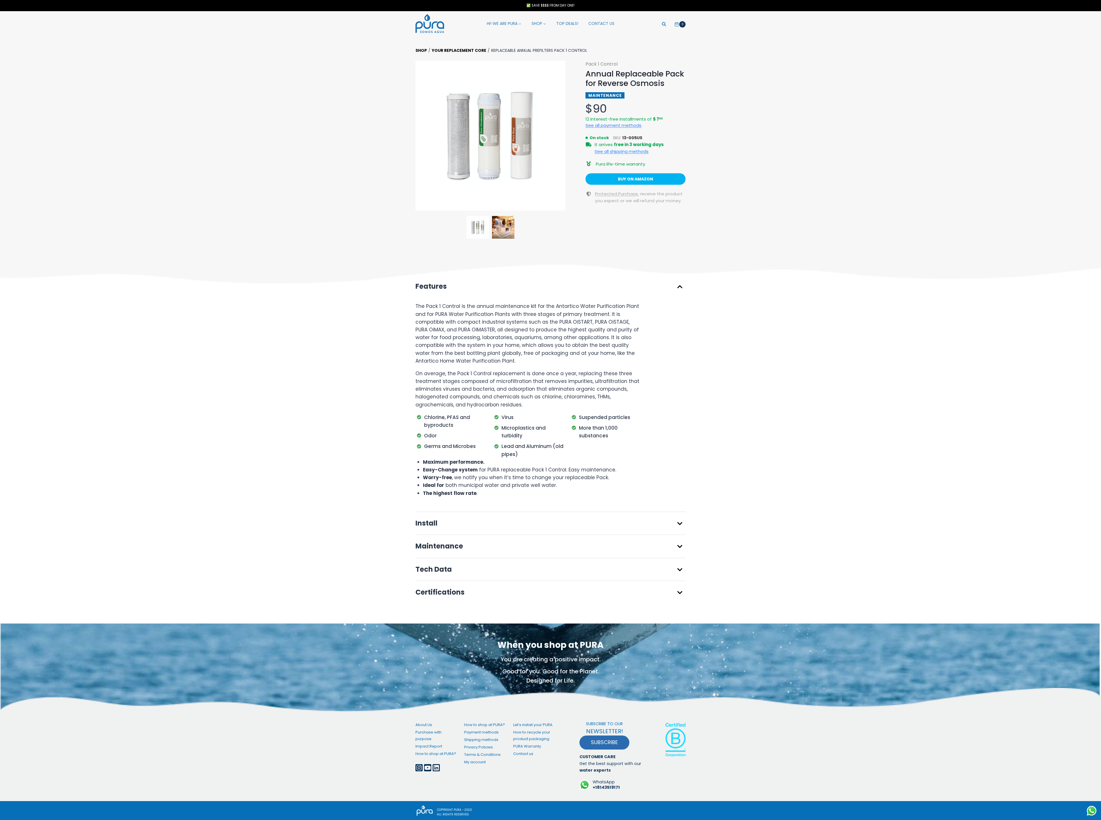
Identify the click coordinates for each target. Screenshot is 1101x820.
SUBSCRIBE (604, 742)
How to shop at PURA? (435, 753)
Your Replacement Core (459, 50)
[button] (490, 136)
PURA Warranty (527, 746)
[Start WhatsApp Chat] (1092, 811)
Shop (421, 50)
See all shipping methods (622, 151)
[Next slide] (558, 136)
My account (475, 762)
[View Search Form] (664, 23)
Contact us (601, 23)
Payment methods (481, 732)
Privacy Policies (478, 747)
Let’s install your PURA (533, 724)
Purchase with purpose (428, 735)
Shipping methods (481, 739)
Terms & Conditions (482, 754)
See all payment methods (613, 125)
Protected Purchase (616, 194)
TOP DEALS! (567, 23)
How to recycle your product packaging (531, 735)
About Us (423, 724)
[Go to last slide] (422, 136)
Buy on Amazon (635, 179)
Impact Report (428, 746)
